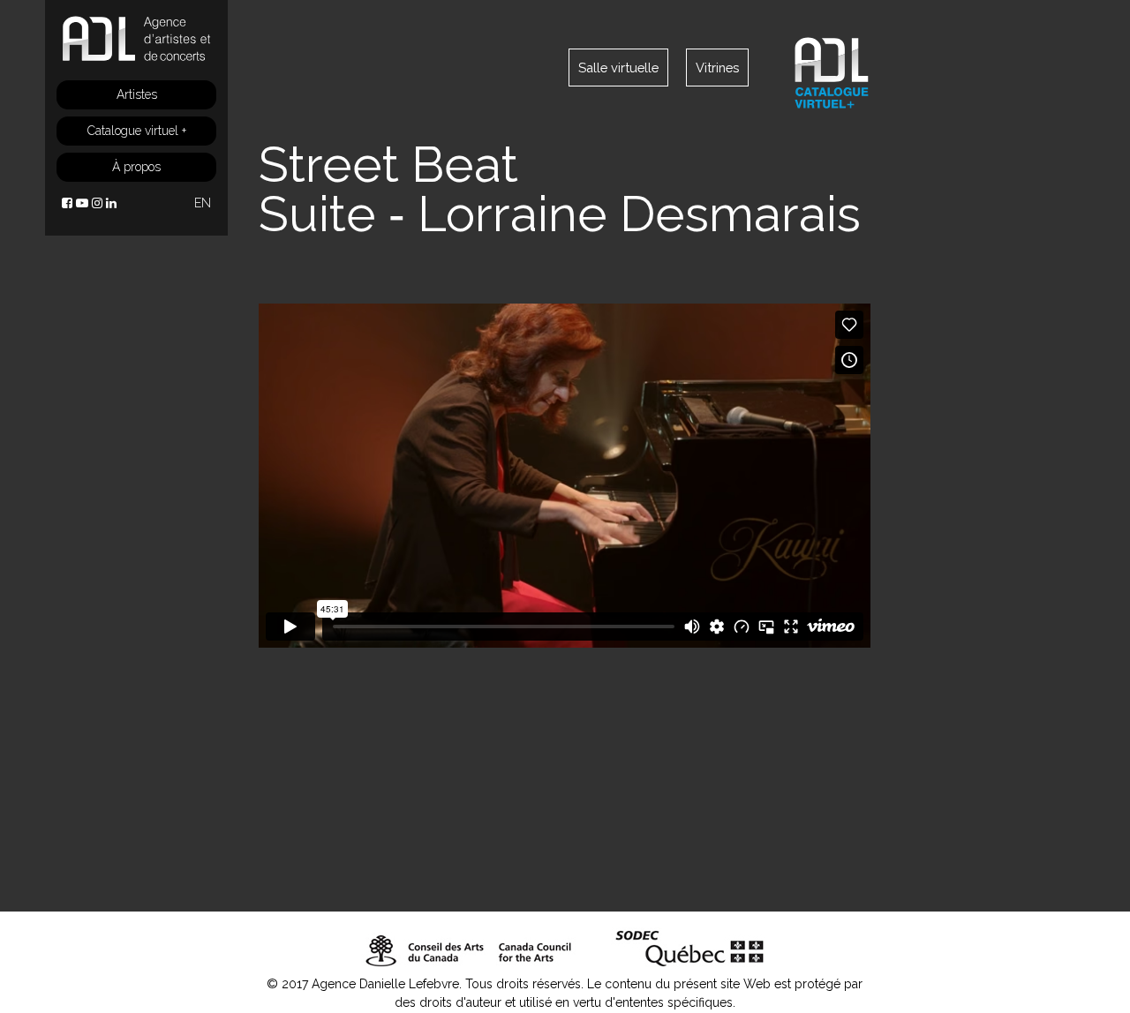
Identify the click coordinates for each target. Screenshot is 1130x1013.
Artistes (137, 94)
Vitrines (717, 67)
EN (202, 203)
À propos (136, 167)
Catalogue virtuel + (136, 131)
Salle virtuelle (618, 67)
